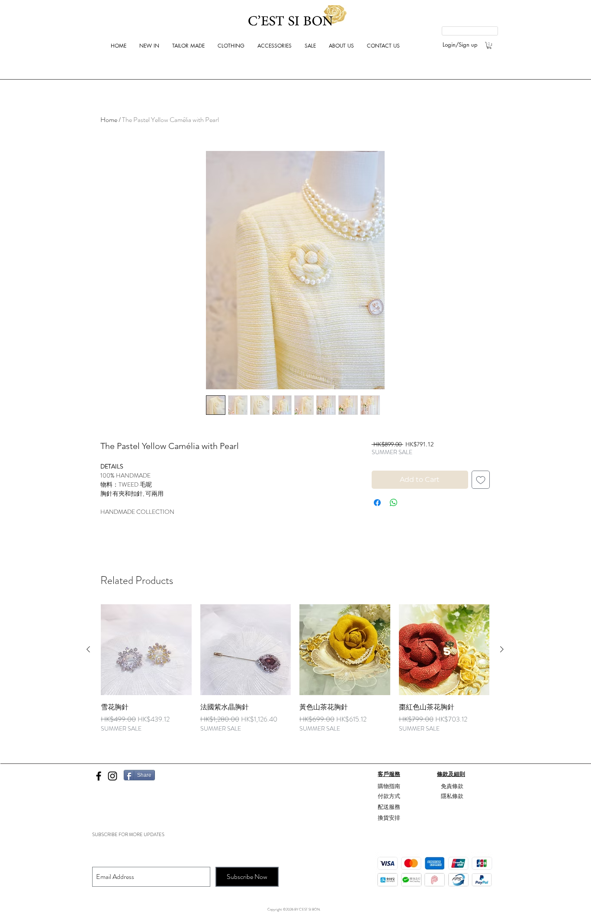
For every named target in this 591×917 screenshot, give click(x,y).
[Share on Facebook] (377, 502)
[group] (295, 674)
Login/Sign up (460, 44)
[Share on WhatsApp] (394, 502)
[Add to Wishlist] (481, 480)
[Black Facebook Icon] (99, 776)
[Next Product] (502, 649)
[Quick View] (146, 649)
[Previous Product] (88, 649)
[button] (489, 45)
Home (108, 120)
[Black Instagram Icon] (112, 776)
